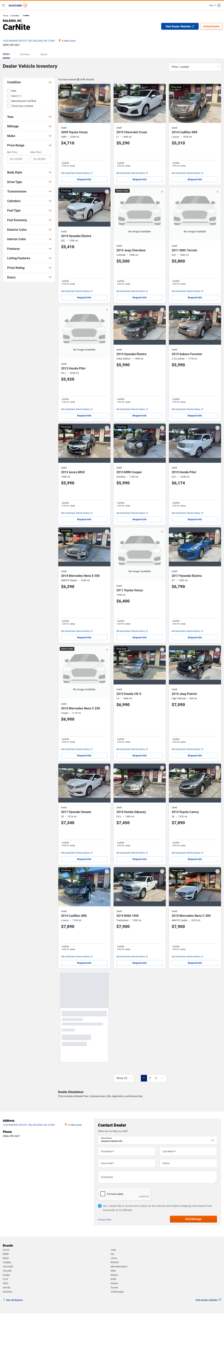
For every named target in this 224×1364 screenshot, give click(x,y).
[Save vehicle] (107, 88)
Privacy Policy (104, 1225)
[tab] (7, 54)
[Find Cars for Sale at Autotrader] (18, 5)
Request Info (84, 179)
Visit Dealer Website (178, 26)
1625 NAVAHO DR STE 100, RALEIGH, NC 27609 (29, 40)
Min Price (12, 152)
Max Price (35, 152)
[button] (215, 5)
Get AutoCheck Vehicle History (75, 173)
